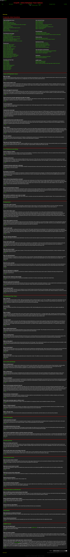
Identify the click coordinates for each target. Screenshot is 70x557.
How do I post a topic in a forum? (8, 44)
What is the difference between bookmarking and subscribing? (46, 50)
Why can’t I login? (6, 21)
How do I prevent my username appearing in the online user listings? (14, 24)
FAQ (30, 5)
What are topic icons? (7, 69)
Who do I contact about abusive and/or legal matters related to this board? (48, 63)
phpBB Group (34, 527)
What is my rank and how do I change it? (10, 39)
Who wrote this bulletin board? (41, 61)
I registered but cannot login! (8, 26)
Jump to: (50, 550)
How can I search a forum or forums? (42, 42)
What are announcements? (7, 66)
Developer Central (52, 4)
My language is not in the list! (8, 37)
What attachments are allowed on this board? (43, 56)
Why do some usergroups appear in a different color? (44, 26)
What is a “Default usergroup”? (41, 27)
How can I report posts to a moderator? (9, 54)
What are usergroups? (39, 23)
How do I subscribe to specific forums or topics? (44, 51)
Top (5, 79)
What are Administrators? (40, 21)
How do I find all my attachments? (41, 57)
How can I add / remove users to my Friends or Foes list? (45, 39)
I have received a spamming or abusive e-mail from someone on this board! (48, 34)
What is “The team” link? (40, 28)
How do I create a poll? (7, 47)
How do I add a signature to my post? (9, 46)
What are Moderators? (39, 22)
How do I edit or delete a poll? (8, 49)
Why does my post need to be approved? (10, 56)
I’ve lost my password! (7, 25)
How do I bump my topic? (7, 57)
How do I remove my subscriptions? (42, 52)
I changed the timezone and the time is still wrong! (11, 36)
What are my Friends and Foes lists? (42, 38)
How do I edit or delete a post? (8, 45)
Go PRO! (65, 4)
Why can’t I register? (6, 29)
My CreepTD (11, 4)
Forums (39, 4)
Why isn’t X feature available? (40, 62)
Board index (5, 14)
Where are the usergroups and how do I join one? (44, 24)
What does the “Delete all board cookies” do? (10, 30)
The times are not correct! (7, 35)
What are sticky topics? (7, 67)
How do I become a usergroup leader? (42, 25)
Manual (21, 4)
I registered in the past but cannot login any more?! (11, 27)
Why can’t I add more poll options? (9, 48)
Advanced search (35, 5)
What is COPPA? (6, 28)
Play (2, 4)
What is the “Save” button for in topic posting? (10, 55)
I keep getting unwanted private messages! (43, 33)
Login (5, 0)
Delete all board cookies (54, 552)
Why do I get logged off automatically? (9, 23)
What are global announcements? (8, 65)
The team (48, 552)
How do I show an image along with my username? (11, 38)
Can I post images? (6, 64)
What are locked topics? (7, 68)
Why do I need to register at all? (8, 22)
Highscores (30, 4)
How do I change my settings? (8, 34)
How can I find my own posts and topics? (42, 47)
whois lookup (17, 542)
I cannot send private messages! (41, 32)
